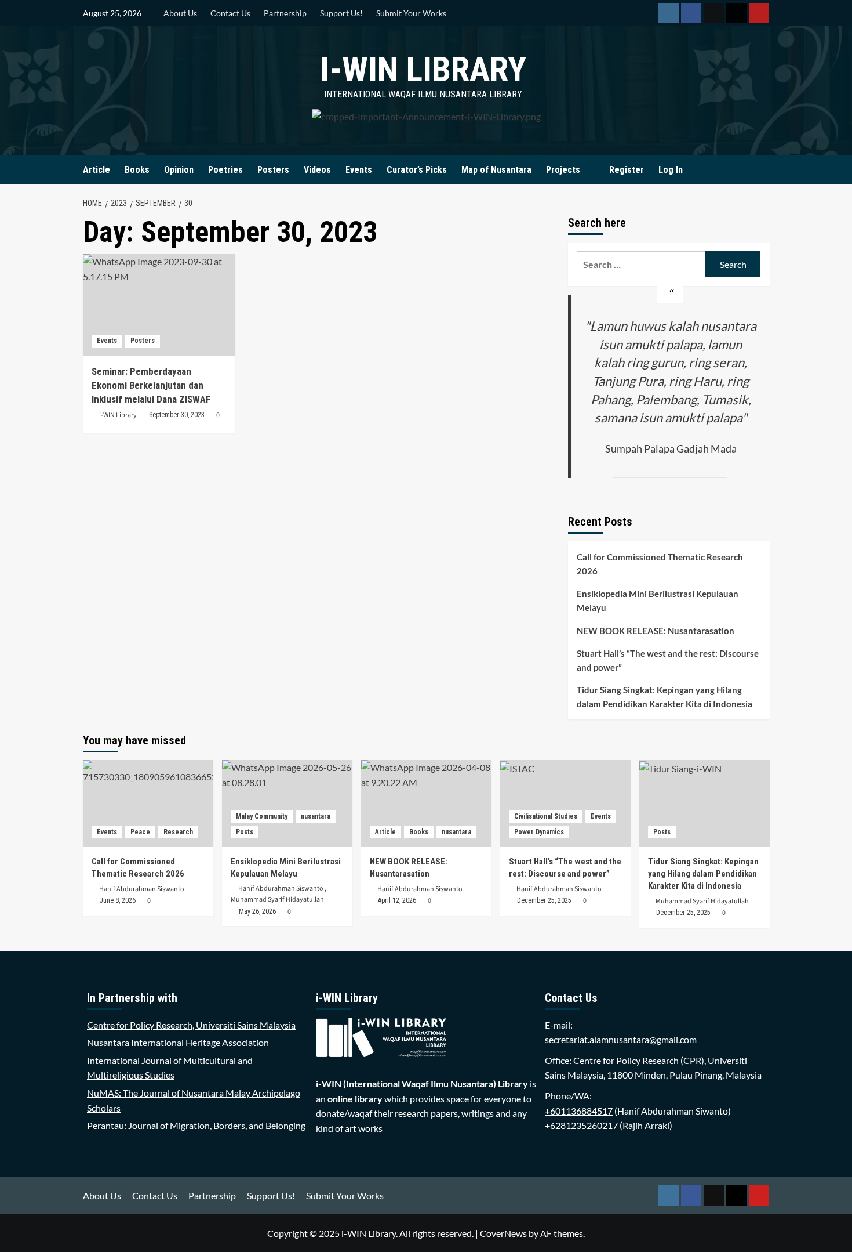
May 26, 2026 (257, 911)
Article (96, 169)
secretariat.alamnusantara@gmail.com (621, 1039)
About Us (180, 13)
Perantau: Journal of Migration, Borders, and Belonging (196, 1125)
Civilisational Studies (545, 816)
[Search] (762, 170)
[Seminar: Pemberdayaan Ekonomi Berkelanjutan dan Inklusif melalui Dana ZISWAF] (159, 305)
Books (137, 169)
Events (358, 169)
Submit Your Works (411, 13)
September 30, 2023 (177, 415)
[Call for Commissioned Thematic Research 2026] (148, 803)
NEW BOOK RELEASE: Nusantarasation (655, 630)
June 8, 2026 (118, 900)
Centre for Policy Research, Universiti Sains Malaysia (191, 1024)
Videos (317, 169)
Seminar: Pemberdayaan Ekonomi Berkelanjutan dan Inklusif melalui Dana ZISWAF (151, 385)
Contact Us (230, 13)
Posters (273, 169)
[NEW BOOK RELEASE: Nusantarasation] (426, 803)
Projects (563, 169)
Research (178, 832)
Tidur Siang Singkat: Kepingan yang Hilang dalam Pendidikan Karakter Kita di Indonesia (664, 697)
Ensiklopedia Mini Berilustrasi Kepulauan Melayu (657, 600)
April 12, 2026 (397, 900)
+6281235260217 (581, 1125)
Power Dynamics (539, 832)
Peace (140, 832)
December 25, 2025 (544, 900)
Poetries (225, 169)
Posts (244, 832)
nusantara (315, 816)
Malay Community (261, 816)
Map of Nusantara (496, 169)
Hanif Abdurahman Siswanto (141, 889)
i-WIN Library (423, 69)
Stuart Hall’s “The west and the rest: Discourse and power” (668, 660)
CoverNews (503, 1233)
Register (626, 169)
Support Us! (341, 13)
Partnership (285, 13)
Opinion (179, 169)
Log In (670, 169)
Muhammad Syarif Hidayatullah (277, 899)
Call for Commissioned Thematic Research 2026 (660, 564)
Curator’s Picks (417, 169)
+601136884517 (579, 1110)
